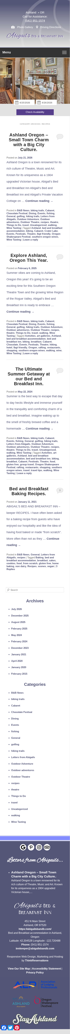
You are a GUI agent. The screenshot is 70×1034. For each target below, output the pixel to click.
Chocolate (12, 344)
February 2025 (19, 628)
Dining (32, 213)
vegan (50, 566)
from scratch (30, 563)
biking (29, 230)
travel (25, 225)
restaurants (53, 347)
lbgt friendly (44, 233)
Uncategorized (38, 225)
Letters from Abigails (18, 444)
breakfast (36, 341)
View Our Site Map (19, 968)
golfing (21, 216)
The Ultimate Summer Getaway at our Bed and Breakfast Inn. (29, 376)
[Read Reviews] (47, 847)
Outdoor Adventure (28, 219)
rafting (42, 347)
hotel (9, 347)
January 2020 (18, 667)
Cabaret (49, 210)
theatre (54, 222)
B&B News (23, 210)
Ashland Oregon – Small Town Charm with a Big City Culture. (29, 142)
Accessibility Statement (46, 968)
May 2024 (16, 635)
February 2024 (19, 641)
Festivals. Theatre (26, 233)
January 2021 (18, 654)
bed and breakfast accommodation (26, 338)
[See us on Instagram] (39, 847)
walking (52, 225)
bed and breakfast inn (38, 458)
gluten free (12, 464)
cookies (10, 563)
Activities (30, 335)
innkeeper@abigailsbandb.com (35, 948)
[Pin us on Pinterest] (31, 847)
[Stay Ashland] (35, 1025)
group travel (27, 464)
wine (59, 350)
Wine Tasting (13, 228)
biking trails (37, 210)
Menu (6, 52)
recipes (45, 222)
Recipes (32, 566)
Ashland (36, 228)
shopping (11, 350)
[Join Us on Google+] (23, 847)
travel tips (36, 470)
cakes (52, 560)
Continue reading (39, 201)
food (52, 461)
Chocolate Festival (16, 213)
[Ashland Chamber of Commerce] (21, 1008)
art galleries (43, 335)
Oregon (32, 347)
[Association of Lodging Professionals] (35, 991)
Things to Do (13, 225)
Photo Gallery (25, 27)
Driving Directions (50, 27)
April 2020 (17, 661)
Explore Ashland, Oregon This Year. (29, 258)
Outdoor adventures (17, 330)
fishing (50, 213)
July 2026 (16, 609)
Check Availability (35, 112)
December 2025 (20, 615)
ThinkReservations (36, 960)
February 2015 (19, 673)
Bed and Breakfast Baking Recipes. (28, 491)
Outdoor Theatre (29, 222)
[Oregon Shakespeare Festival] (46, 1008)
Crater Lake (51, 230)
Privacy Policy (35, 972)
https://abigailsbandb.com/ (35, 929)
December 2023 (20, 648)
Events (41, 213)
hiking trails (32, 216)
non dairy (20, 566)
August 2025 (18, 622)
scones (42, 566)
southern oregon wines (45, 236)
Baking (40, 557)
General (10, 216)
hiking (53, 344)
